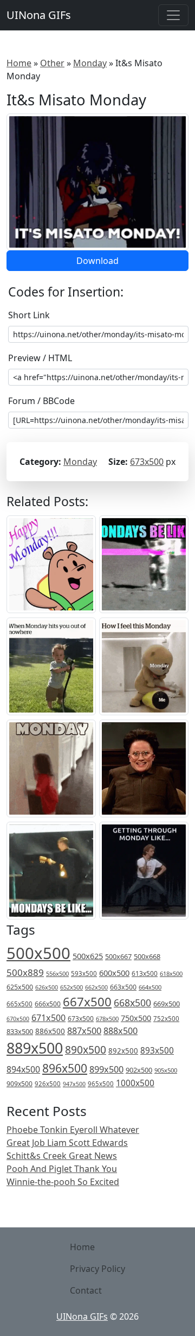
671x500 (48, 1018)
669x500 (166, 1004)
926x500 (48, 1084)
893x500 (157, 1050)
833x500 (19, 1031)
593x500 (84, 973)
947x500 (74, 1084)
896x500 (64, 1068)
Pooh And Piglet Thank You (61, 1169)
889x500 (34, 1048)
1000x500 (135, 1083)
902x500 (139, 1070)
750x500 (136, 1018)
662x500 (96, 987)
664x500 (150, 987)
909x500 (19, 1083)
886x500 (50, 1031)
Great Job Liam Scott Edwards (67, 1143)
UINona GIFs (38, 15)
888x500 (120, 1031)
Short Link (29, 315)
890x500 (85, 1049)
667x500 (87, 1001)
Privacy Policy (97, 1269)
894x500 (23, 1069)
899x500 (106, 1069)
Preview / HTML (40, 358)
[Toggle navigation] (173, 15)
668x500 (132, 1002)
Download (97, 261)
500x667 (118, 956)
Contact (86, 1290)
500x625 (88, 955)
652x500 (71, 987)
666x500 (48, 1004)
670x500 (17, 1019)
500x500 (38, 953)
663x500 (123, 987)
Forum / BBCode (41, 401)
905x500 (165, 1070)
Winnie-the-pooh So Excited (62, 1182)
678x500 (107, 1018)
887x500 (84, 1031)
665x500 (19, 1004)
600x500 (114, 972)
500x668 (147, 956)
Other (52, 63)
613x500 (145, 973)
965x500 (101, 1084)
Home (18, 63)
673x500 (147, 462)
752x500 (166, 1018)
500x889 (25, 972)
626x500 (46, 987)
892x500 (123, 1051)
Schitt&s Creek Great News (61, 1156)
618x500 (171, 973)
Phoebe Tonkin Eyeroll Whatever (72, 1130)
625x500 (19, 987)
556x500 (57, 973)
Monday (90, 63)
